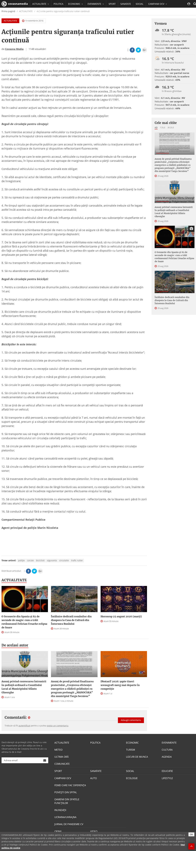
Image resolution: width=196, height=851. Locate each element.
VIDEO (93, 831)
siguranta (52, 560)
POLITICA (58, 3)
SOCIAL (139, 3)
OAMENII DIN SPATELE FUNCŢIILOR (66, 801)
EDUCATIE (37, 11)
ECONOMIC (132, 742)
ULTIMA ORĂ (61, 756)
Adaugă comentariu (131, 720)
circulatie (64, 560)
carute (30, 560)
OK (191, 834)
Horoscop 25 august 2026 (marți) (121, 616)
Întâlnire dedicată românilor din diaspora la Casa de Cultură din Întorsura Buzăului (71, 620)
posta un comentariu (57, 725)
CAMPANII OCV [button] (156, 3)
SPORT (112, 3)
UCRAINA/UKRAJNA (65, 817)
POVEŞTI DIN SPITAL (65, 792)
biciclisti (40, 560)
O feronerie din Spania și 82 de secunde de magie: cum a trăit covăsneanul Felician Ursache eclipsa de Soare (24, 622)
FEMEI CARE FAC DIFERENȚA (70, 785)
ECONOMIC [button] (74, 3)
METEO (58, 749)
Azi (156, 127)
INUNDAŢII (60, 810)
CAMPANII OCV (62, 778)
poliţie (21, 560)
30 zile (171, 127)
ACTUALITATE (10, 20)
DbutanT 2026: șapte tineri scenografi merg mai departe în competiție (120, 685)
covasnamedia (17, 4)
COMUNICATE (162, 151)
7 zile (162, 127)
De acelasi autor (15, 645)
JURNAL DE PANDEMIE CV (68, 824)
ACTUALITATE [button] (39, 3)
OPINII (57, 831)
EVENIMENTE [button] (95, 3)
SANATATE (125, 3)
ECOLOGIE (132, 778)
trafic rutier (77, 560)
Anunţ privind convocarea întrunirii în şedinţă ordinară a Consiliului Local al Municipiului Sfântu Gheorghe (24, 687)
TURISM (130, 749)
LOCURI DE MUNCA (137, 756)
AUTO (93, 778)
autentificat (24, 725)
